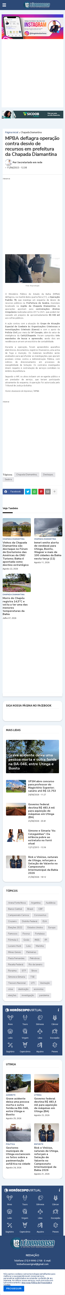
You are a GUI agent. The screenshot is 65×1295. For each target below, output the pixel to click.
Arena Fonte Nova (17, 902)
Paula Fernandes (16, 958)
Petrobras (35, 958)
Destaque (48, 474)
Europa (51, 927)
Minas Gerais (14, 952)
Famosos (12, 933)
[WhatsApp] (34, 491)
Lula (28, 946)
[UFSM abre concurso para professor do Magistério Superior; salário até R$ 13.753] (16, 786)
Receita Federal (15, 964)
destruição (23, 989)
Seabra (8, 479)
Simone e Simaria (16, 976)
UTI (33, 983)
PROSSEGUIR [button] (14, 1288)
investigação (28, 995)
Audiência (50, 902)
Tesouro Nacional (17, 983)
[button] (4, 5)
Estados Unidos (35, 927)
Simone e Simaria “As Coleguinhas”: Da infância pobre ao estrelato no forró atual (42, 837)
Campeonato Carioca (18, 915)
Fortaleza (39, 933)
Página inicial (11, 132)
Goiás (26, 939)
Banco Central (15, 909)
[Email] (48, 491)
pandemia (44, 995)
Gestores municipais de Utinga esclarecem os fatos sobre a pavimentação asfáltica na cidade (18, 1155)
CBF (40, 909)
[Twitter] (28, 491)
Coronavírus (40, 915)
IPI (46, 939)
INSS (37, 939)
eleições (12, 995)
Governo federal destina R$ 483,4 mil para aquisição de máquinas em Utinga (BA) (41, 811)
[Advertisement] (32, 73)
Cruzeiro (12, 921)
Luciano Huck (14, 946)
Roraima (12, 970)
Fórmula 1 (13, 939)
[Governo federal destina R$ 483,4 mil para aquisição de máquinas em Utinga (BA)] (16, 809)
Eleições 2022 (15, 927)
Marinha (40, 946)
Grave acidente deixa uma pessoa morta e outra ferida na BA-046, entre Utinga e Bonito (32, 762)
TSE (32, 976)
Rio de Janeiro (35, 964)
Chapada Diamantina (31, 132)
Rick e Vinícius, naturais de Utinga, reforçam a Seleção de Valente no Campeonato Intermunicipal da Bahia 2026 (43, 865)
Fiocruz (26, 933)
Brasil (30, 909)
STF (24, 970)
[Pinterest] (41, 491)
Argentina (35, 902)
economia (38, 989)
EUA (45, 921)
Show (34, 970)
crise (10, 989)
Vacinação (45, 983)
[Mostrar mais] (54, 491)
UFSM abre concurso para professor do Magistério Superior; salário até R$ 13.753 (42, 786)
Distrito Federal (29, 921)
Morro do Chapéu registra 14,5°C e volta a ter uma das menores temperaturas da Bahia (15, 606)
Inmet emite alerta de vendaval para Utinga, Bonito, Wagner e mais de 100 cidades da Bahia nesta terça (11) (47, 550)
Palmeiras (31, 952)
